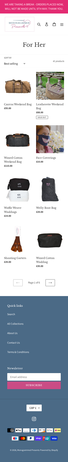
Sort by (8, 57)
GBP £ (32, 408)
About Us (12, 333)
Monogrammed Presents (28, 450)
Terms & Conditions (18, 352)
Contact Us (13, 342)
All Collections (15, 323)
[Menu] (62, 24)
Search (11, 314)
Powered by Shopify (49, 450)
